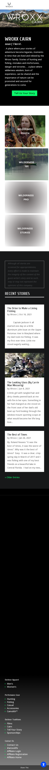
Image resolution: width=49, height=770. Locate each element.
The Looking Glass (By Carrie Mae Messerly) (23, 384)
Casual (10, 705)
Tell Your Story (14, 729)
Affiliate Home (14, 757)
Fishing (10, 702)
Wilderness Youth (25, 131)
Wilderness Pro (26, 197)
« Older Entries (12, 477)
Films (9, 723)
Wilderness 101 (26, 164)
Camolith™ (12, 711)
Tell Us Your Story (24, 93)
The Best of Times (17, 434)
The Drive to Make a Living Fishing (22, 310)
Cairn (9, 726)
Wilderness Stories (25, 230)
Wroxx (13, 314)
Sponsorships (13, 732)
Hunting (11, 698)
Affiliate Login (14, 751)
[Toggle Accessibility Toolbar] (43, 764)
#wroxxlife (12, 748)
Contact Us (12, 744)
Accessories (13, 708)
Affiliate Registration (17, 754)
